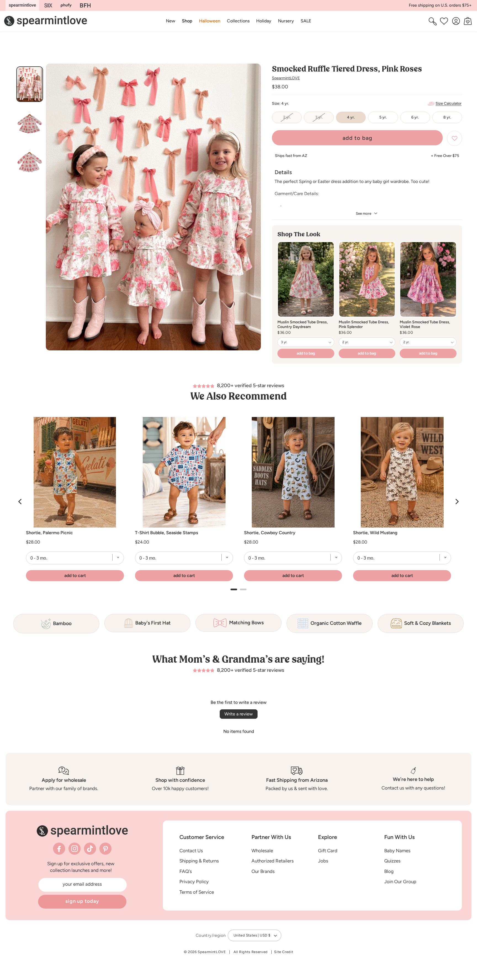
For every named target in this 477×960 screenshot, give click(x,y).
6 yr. (415, 117)
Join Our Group (400, 881)
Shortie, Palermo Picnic (49, 532)
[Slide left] (52, 209)
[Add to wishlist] (454, 138)
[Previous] (20, 501)
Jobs (323, 861)
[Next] (456, 501)
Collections (238, 20)
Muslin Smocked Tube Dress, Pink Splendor (364, 324)
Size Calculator (449, 103)
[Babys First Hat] (85, 5)
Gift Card (327, 850)
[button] (187, 21)
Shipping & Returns (199, 861)
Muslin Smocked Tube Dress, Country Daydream (302, 324)
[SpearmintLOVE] (22, 5)
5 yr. (383, 117)
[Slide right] (254, 209)
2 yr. (292, 119)
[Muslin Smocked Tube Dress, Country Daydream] (306, 279)
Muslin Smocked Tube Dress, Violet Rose (425, 324)
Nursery (286, 20)
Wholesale (262, 850)
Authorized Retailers (272, 861)
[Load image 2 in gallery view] (29, 122)
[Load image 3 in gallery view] (29, 161)
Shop (187, 20)
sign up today (82, 901)
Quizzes (392, 861)
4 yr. (351, 117)
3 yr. (324, 119)
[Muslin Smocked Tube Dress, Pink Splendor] (367, 279)
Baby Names (397, 850)
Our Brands (263, 871)
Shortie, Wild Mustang (375, 532)
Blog (389, 871)
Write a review (238, 714)
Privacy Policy (194, 881)
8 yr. (447, 117)
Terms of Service (196, 892)
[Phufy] (66, 5)
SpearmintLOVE (286, 78)
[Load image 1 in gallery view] (29, 84)
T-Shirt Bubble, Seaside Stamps (166, 532)
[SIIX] (48, 5)
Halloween (209, 20)
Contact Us (191, 850)
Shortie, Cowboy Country (269, 532)
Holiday (263, 20)
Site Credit (283, 952)
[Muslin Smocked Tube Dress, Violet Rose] (428, 279)
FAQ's (185, 871)
